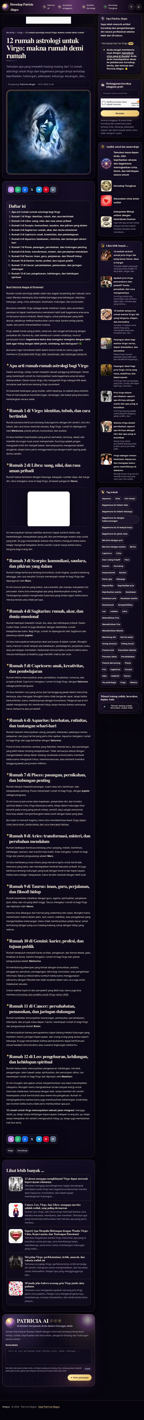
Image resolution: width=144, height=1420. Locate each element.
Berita (133, 546)
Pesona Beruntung (111, 663)
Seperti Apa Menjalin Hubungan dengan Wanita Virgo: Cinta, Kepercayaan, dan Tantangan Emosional (56, 1232)
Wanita (133, 682)
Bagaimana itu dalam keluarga (117, 511)
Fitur (127, 559)
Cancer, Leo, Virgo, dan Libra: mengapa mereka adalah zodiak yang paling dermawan (52, 1206)
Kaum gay (107, 579)
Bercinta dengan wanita (113, 546)
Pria (104, 669)
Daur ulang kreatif (111, 559)
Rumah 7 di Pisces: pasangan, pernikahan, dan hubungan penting (49, 247)
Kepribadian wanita (111, 592)
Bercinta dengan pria (112, 540)
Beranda (10, 32)
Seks (104, 676)
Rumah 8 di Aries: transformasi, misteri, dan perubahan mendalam (50, 251)
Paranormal (108, 650)
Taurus (127, 676)
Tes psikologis (109, 682)
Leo (104, 611)
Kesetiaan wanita (129, 598)
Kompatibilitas (125, 604)
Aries (117, 498)
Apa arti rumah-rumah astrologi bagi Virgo (36, 211)
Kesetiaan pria (109, 598)
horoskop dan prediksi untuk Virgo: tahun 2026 (42, 994)
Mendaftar (120, 113)
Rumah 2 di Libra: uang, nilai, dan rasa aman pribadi (41, 220)
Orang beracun (109, 643)
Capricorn (107, 553)
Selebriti (115, 676)
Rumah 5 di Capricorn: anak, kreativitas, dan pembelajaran (45, 234)
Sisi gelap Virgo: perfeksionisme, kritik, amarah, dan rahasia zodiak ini (55, 1258)
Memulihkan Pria (110, 617)
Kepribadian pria (126, 585)
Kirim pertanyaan (80, 1378)
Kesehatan (131, 592)
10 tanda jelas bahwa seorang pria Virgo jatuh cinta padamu (54, 1284)
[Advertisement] (48, 20)
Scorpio (128, 669)
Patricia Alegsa (27, 84)
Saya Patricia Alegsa (116, 18)
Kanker (122, 572)
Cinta (118, 553)
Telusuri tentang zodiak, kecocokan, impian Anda (118, 707)
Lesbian (114, 611)
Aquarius (106, 498)
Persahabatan (128, 656)
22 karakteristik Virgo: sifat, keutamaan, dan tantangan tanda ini (51, 354)
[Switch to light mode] (131, 7)
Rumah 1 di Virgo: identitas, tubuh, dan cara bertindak (43, 216)
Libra (124, 611)
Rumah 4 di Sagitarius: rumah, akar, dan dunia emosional (44, 230)
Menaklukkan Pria (111, 624)
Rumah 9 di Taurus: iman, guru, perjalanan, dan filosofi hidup (47, 256)
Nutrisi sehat (126, 637)
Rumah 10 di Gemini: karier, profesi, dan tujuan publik (42, 260)
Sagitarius (115, 669)
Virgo (20, 32)
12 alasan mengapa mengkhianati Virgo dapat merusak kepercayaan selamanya (56, 1180)
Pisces (128, 663)
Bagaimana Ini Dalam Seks (115, 505)
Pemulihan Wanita (127, 650)
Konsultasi (12, 1345)
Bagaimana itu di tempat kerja (117, 527)
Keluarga (120, 579)
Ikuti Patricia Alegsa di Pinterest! (25, 287)
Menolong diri (109, 637)
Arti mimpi (130, 498)
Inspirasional (108, 572)
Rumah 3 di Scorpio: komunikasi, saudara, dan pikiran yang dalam (49, 225)
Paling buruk (127, 643)
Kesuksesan (108, 604)
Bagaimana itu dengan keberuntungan (113, 519)
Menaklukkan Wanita (112, 630)
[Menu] (139, 7)
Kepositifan (107, 585)
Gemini (105, 566)
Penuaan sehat (109, 656)
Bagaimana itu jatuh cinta (114, 533)
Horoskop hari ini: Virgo (115, 43)
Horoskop (22, 1150)
